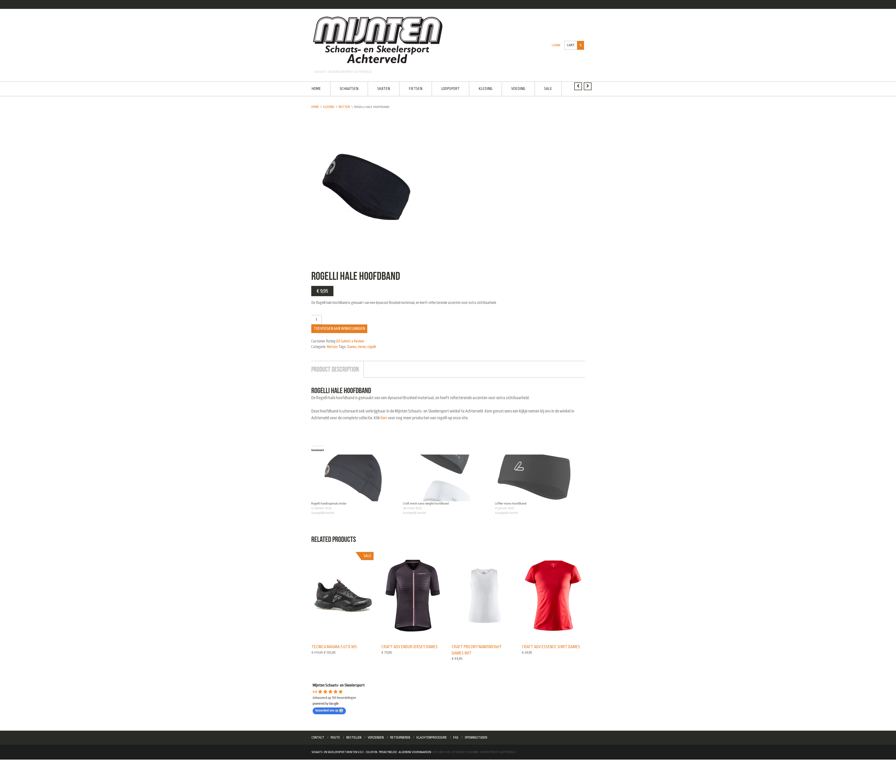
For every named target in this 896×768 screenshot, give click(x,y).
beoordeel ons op (326, 708)
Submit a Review (352, 340)
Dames (352, 346)
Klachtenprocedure (431, 735)
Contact (318, 735)
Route (335, 735)
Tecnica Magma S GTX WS (333, 645)
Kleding (481, 88)
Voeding (513, 88)
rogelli (371, 346)
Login (557, 45)
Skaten (381, 88)
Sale (542, 88)
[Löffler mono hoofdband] (538, 476)
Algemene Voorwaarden (415, 750)
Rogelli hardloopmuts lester (328, 502)
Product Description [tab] (334, 368)
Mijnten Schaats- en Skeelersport (339, 683)
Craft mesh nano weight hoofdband (426, 502)
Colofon (371, 750)
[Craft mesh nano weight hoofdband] (446, 476)
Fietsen (413, 88)
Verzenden (376, 735)
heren (362, 346)
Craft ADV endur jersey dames (409, 645)
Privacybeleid (388, 750)
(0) (338, 340)
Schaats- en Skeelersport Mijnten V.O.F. (338, 750)
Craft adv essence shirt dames (550, 645)
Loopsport (447, 88)
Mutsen (344, 106)
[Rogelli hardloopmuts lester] (355, 476)
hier (384, 416)
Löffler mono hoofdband (510, 502)
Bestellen (353, 735)
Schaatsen (348, 88)
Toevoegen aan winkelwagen (339, 328)
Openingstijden (476, 735)
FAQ (455, 735)
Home (316, 88)
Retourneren (400, 735)
